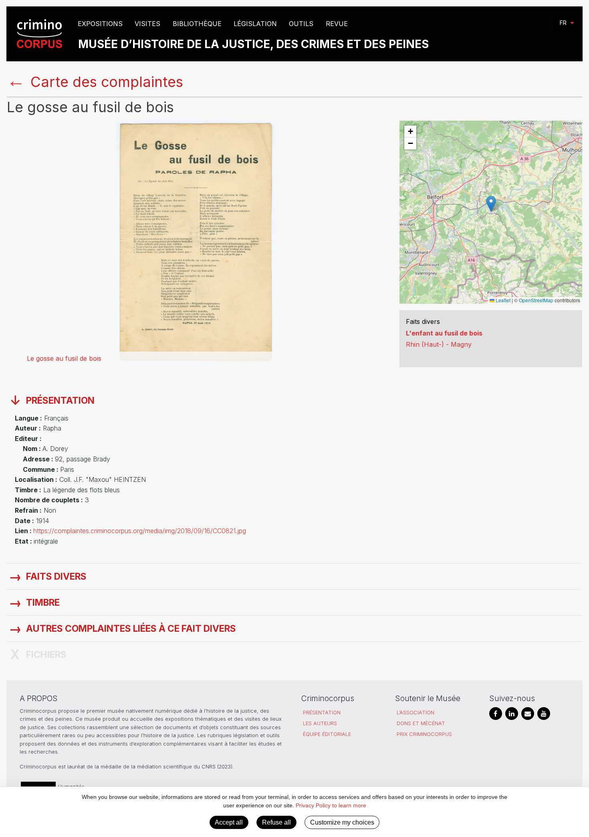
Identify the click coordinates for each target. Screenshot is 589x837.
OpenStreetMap (536, 300)
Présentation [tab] (60, 400)
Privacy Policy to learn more (330, 805)
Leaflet (502, 300)
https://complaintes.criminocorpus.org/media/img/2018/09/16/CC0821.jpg (139, 531)
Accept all (229, 822)
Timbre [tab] (43, 602)
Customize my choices (342, 822)
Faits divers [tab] (56, 576)
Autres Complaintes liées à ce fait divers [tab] (131, 628)
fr (563, 22)
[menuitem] (41, 34)
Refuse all (276, 822)
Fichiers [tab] (46, 654)
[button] (491, 204)
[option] (196, 243)
